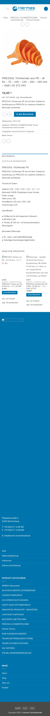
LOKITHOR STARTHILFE (13, 614)
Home (4, 673)
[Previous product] (27, 24)
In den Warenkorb (24, 114)
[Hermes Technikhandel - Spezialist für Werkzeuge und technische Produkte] (25, 8)
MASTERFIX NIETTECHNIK (14, 619)
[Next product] (22, 24)
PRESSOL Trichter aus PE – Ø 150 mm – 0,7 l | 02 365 (12, 285)
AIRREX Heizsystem (11, 586)
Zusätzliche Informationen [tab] (14, 161)
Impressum (7, 560)
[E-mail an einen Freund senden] (9, 141)
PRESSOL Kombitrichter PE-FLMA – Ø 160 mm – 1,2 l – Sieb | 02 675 (37, 286)
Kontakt (5, 687)
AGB (4, 551)
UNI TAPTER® (8, 648)
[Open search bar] (8, 9)
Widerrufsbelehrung (10, 556)
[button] (3, 9)
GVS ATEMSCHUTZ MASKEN (15, 600)
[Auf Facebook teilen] (4, 141)
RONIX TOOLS (8, 629)
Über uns (6, 683)
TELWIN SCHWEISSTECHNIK (15, 643)
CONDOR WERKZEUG (12, 595)
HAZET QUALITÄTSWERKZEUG (16, 605)
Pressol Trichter (33, 20)
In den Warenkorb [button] (10, 292)
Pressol (9, 135)
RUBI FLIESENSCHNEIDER (14, 634)
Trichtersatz (30, 131)
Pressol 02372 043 (18, 131)
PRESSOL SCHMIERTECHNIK (24, 17)
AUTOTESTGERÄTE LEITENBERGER (19, 590)
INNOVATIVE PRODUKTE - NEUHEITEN (19, 610)
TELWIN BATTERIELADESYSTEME (17, 638)
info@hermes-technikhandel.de (17, 536)
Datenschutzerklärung (11, 565)
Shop (5, 17)
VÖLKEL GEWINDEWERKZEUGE (16, 653)
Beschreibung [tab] (8, 156)
